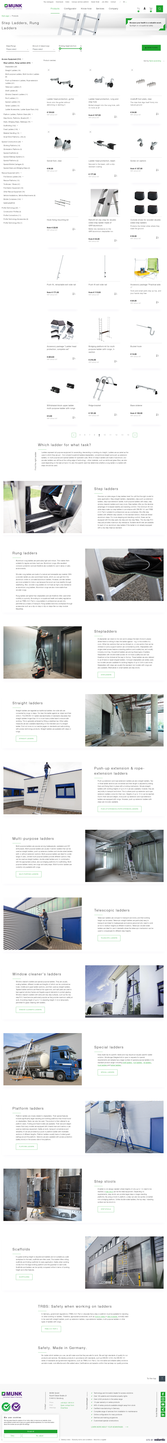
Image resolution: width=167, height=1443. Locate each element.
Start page (5, 16)
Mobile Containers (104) (12, 199)
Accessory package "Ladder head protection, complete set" (61, 348)
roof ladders (137, 1063)
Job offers (105, 2)
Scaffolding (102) (10, 126)
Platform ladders (26, 1146)
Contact (113, 2)
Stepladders (106, 675)
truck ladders (102, 1065)
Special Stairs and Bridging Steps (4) (17, 168)
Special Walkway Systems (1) (14, 157)
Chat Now (64, 1408)
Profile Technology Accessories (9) (16, 219)
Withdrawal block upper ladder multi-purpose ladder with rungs (61, 407)
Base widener (136, 406)
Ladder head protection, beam (102, 161)
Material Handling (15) (12, 133)
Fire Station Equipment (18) (13, 188)
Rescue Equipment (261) (11, 173)
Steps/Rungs (11, 46)
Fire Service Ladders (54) (13, 177)
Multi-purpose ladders (28, 874)
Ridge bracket (95, 406)
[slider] (60, 49)
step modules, (112, 1316)
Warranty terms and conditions (82, 1439)
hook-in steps (100, 1316)
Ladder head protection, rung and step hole (103, 100)
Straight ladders (26, 738)
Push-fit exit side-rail (98, 285)
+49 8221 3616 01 (67, 1403)
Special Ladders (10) (12, 102)
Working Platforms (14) (12, 145)
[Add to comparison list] (73, 114)
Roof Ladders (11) (11, 98)
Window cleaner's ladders (30, 1009)
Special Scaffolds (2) (11, 153)
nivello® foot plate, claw (141, 99)
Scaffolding (24, 1277)
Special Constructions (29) (11, 142)
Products (56, 9)
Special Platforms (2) (11, 160)
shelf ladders (127, 1063)
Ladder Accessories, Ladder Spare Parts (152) (21, 109)
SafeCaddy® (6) (9, 203)
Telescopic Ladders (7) (13, 87)
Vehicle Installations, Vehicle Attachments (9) (19, 195)
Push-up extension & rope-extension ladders (119, 809)
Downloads (59, 2)
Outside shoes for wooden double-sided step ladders (145, 221)
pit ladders (147, 1063)
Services (100, 9)
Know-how (86, 9)
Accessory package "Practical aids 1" (145, 286)
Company (113, 9)
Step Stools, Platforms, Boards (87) (17, 118)
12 (116, 435)
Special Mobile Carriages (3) (14, 164)
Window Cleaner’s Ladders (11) (16, 94)
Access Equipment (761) (11, 59)
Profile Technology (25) (10, 208)
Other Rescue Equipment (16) (14, 192)
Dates (67, 2)
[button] (138, 8)
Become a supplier (100, 1439)
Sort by (146, 61)
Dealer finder (95, 2)
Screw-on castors (138, 161)
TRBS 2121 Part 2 (51, 1329)
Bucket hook (136, 347)
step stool (109, 1192)
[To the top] (162, 1379)
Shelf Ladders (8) (11, 91)
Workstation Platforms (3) (13, 149)
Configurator (70, 9)
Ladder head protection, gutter (60, 99)
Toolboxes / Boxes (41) (12, 184)
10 (105, 435)
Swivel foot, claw (54, 161)
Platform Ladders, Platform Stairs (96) (17, 114)
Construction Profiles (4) (12, 212)
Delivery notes (65, 1439)
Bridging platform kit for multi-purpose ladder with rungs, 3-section (102, 349)
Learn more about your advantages (107, 1427)
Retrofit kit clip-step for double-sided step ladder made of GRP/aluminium (103, 223)
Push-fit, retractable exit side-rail (61, 285)
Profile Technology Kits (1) (13, 223)
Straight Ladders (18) (12, 70)
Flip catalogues (49, 2)
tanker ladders (116, 1065)
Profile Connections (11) (12, 215)
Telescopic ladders (109, 938)
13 (122, 435)
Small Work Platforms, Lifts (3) (14, 137)
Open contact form (67, 1405)
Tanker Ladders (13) (12, 106)
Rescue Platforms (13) (11, 180)
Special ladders (107, 1072)
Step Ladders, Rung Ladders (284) (17, 63)
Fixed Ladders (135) (11, 129)
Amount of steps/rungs (41, 46)
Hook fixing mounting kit (58, 220)
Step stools (106, 1209)
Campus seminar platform (80, 2)
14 (128, 435)
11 (110, 435)
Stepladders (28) (11, 67)
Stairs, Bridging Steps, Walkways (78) (17, 122)
